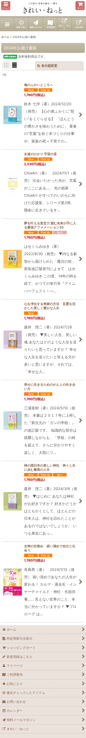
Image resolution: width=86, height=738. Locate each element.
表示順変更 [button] (49, 66)
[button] (5, 5)
